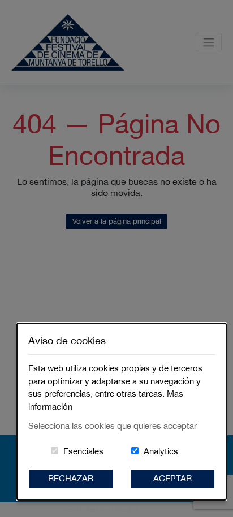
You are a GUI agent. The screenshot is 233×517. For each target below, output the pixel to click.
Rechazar (70, 478)
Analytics (161, 451)
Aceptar (172, 478)
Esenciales (83, 451)
